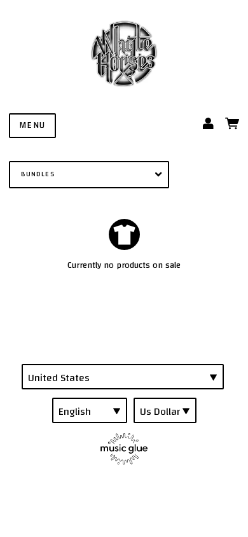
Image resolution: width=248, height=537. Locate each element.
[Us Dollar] (165, 410)
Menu (32, 125)
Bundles (38, 174)
